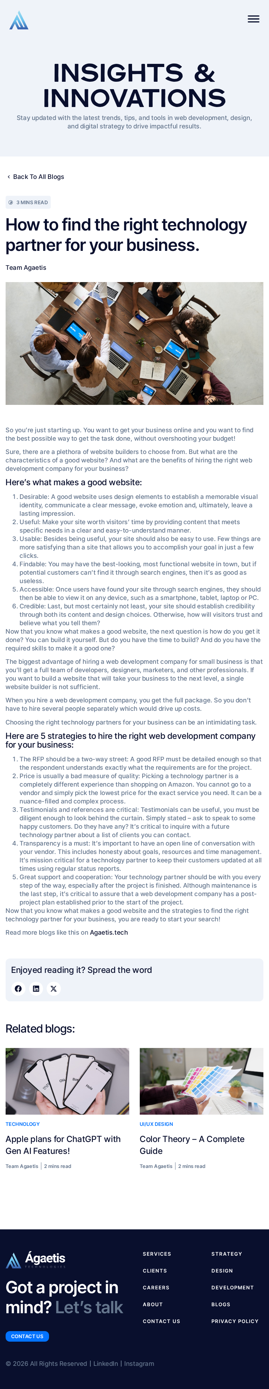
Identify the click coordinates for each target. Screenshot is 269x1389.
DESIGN (222, 1271)
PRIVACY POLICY (235, 1321)
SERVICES (157, 1254)
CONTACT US (162, 1321)
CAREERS (156, 1287)
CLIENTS (155, 1271)
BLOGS (221, 1304)
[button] (18, 989)
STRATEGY (227, 1254)
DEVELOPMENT (233, 1287)
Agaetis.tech (109, 932)
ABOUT (153, 1304)
